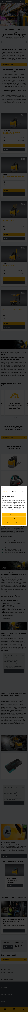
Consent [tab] (5, 491)
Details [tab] (14, 491)
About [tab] (22, 491)
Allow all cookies (14, 514)
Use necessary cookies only (14, 523)
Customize (13, 518)
